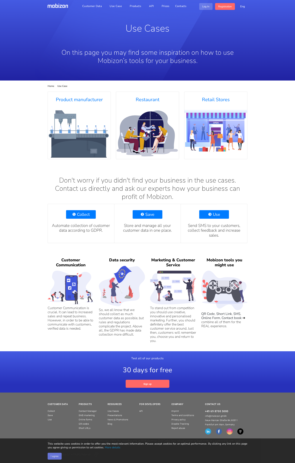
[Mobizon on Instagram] (230, 431)
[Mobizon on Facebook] (219, 431)
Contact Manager (88, 411)
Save (50, 415)
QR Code (208, 314)
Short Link (224, 314)
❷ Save (147, 214)
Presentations (115, 415)
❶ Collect (81, 214)
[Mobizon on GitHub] (240, 431)
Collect (51, 411)
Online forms (85, 419)
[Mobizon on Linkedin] (208, 431)
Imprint (175, 411)
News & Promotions (118, 419)
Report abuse (178, 428)
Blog (110, 424)
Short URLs (84, 428)
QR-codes (84, 424)
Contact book (232, 318)
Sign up (147, 384)
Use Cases (113, 411)
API (141, 411)
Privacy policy (178, 419)
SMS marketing (87, 415)
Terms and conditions (182, 415)
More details (112, 447)
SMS (236, 314)
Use (50, 419)
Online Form (210, 318)
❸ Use (214, 214)
